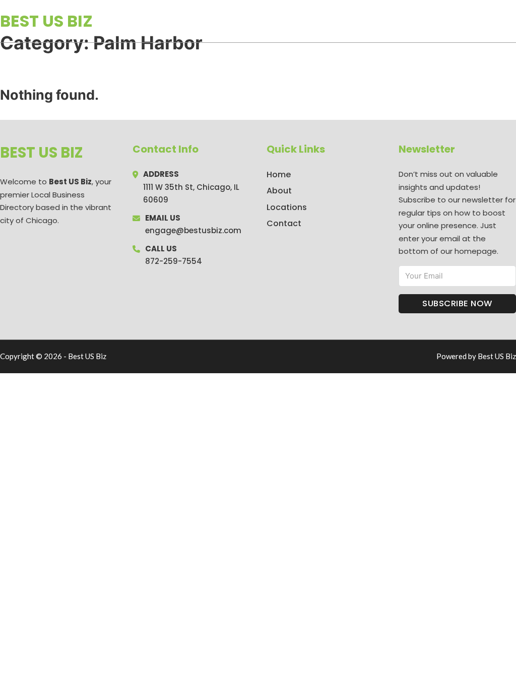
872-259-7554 (173, 261)
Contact (284, 223)
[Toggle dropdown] (512, 21)
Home (399, 21)
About (279, 190)
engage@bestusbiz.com (193, 230)
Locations (445, 21)
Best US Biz (46, 21)
